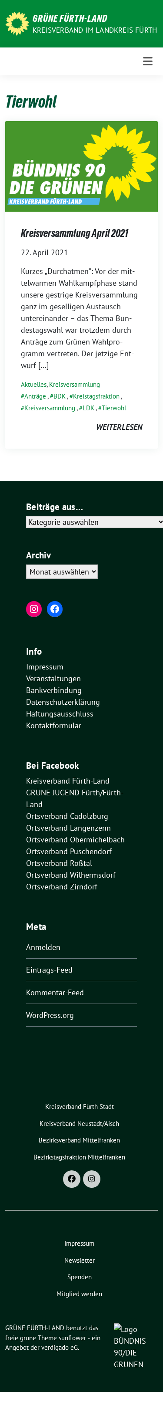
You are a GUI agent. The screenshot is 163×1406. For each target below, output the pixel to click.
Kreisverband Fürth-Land (68, 781)
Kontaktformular (53, 725)
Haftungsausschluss (59, 714)
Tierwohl (114, 408)
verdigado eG (59, 1347)
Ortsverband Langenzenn (68, 828)
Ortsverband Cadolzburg (67, 816)
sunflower (72, 1338)
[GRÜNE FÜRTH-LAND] (17, 23)
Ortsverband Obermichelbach (75, 840)
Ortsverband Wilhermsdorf (71, 875)
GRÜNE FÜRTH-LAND (70, 18)
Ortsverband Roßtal (59, 863)
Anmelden (43, 947)
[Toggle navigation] (148, 61)
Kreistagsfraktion (96, 396)
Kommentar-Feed (55, 992)
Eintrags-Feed (49, 970)
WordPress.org (50, 1015)
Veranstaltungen (53, 678)
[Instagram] (91, 1179)
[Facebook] (71, 1179)
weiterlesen (119, 427)
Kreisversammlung (74, 384)
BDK (59, 396)
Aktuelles (34, 384)
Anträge (35, 396)
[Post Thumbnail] (81, 166)
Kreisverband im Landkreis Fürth (95, 30)
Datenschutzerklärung (63, 702)
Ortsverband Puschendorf (69, 851)
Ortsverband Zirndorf (61, 887)
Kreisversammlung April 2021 (74, 233)
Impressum (44, 667)
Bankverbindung (54, 690)
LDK (88, 408)
